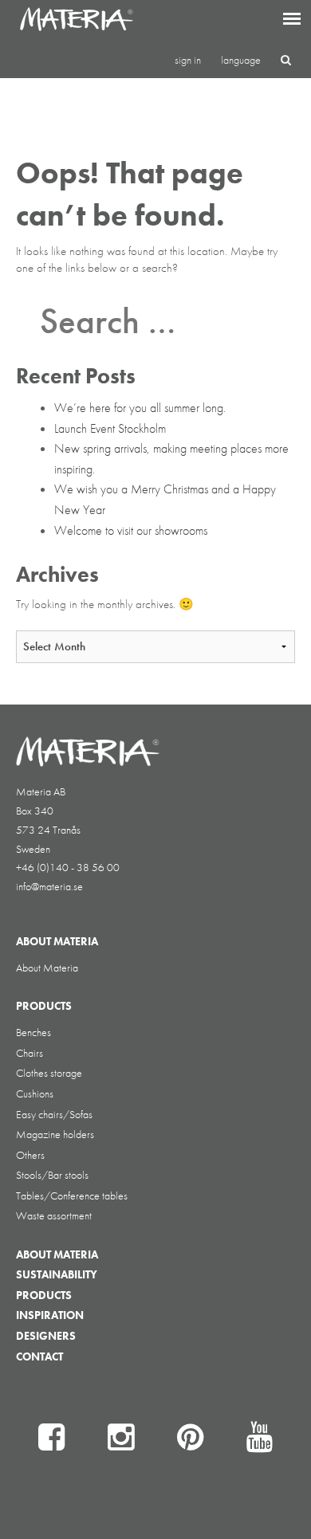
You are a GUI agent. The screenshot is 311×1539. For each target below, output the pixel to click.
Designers (46, 1336)
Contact (39, 1356)
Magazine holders (55, 1134)
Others (30, 1155)
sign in (188, 60)
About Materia (47, 967)
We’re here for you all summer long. (140, 407)
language (241, 60)
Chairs (29, 1053)
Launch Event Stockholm (110, 428)
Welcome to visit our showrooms (130, 530)
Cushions (34, 1093)
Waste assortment (54, 1215)
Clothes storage (49, 1073)
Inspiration (50, 1315)
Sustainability (56, 1274)
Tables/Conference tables (72, 1195)
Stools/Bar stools (52, 1175)
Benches (33, 1032)
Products (44, 1295)
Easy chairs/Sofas (54, 1114)
